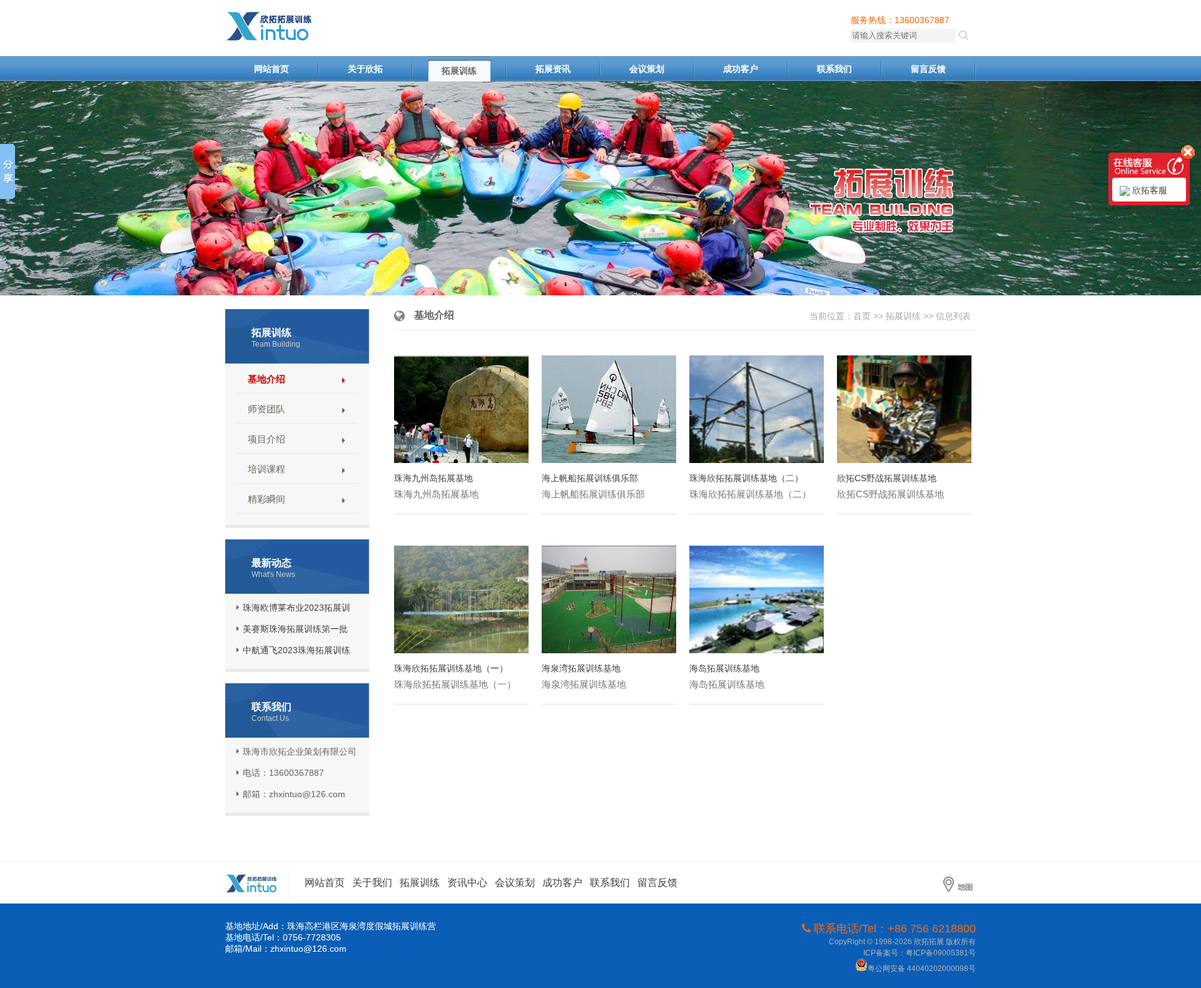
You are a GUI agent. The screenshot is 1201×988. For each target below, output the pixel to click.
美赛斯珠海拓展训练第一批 (295, 629)
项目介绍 (266, 439)
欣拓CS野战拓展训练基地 (886, 478)
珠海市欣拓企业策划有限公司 (294, 26)
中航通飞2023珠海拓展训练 (296, 650)
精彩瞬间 (266, 499)
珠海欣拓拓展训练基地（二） (746, 478)
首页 (862, 316)
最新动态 (271, 563)
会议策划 (646, 69)
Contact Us (270, 718)
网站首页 (271, 69)
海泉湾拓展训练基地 (581, 668)
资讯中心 (467, 882)
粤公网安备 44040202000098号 (922, 968)
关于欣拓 (365, 69)
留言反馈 (928, 69)
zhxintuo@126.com (308, 949)
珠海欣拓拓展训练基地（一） (451, 668)
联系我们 (834, 69)
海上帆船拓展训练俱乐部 (590, 478)
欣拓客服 (1148, 190)
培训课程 (266, 469)
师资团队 (266, 409)
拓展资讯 (552, 69)
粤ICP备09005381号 (941, 953)
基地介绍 (266, 379)
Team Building (275, 344)
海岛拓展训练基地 (724, 668)
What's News (273, 574)
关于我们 (372, 882)
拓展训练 (459, 71)
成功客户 (740, 69)
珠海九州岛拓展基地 (433, 478)
